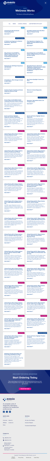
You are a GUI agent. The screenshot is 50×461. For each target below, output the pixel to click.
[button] (45, 2)
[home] (23, 3)
